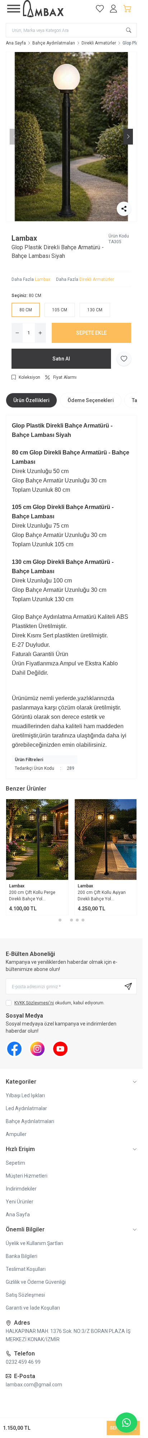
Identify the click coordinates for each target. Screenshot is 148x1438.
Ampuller (16, 1134)
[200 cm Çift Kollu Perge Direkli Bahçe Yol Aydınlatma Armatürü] (37, 839)
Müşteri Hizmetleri (26, 1176)
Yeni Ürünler (19, 1201)
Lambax (24, 238)
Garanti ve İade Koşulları (33, 1308)
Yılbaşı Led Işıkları (25, 1095)
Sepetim (15, 1163)
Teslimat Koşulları (26, 1269)
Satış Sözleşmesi (25, 1295)
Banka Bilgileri (21, 1256)
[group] (71, 136)
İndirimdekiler (21, 1189)
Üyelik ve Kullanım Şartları (34, 1243)
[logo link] (55, 8)
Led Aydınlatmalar (26, 1108)
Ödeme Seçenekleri (91, 400)
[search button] (128, 30)
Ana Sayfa (16, 43)
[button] (68, 215)
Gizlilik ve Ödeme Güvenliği (36, 1282)
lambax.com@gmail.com (34, 1384)
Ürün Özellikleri (31, 400)
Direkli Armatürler (99, 43)
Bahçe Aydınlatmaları (53, 43)
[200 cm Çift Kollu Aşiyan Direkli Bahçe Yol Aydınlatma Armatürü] (106, 839)
